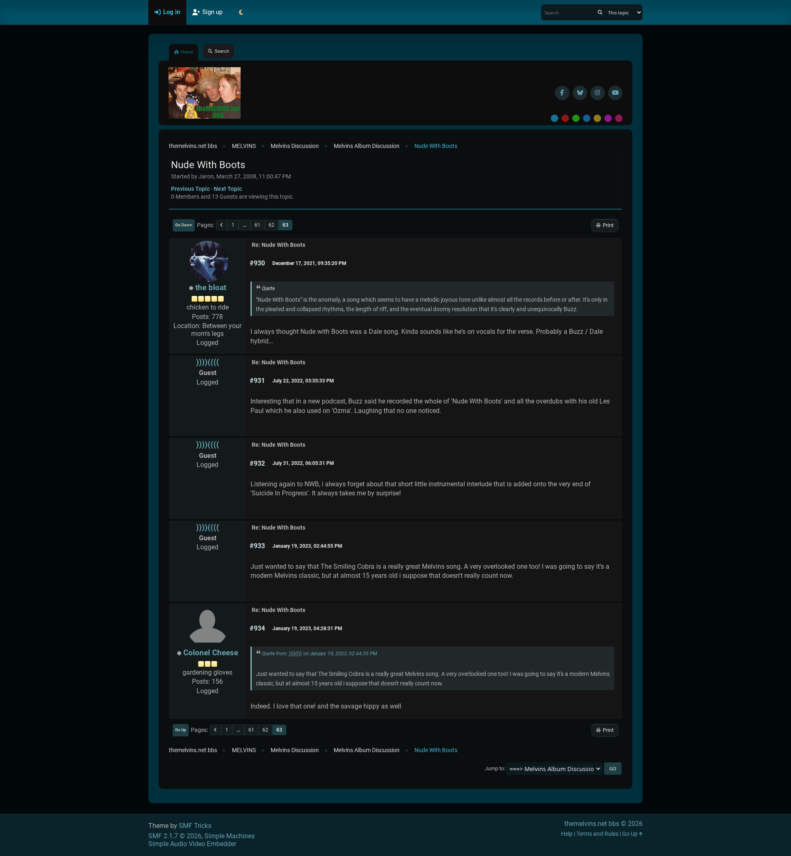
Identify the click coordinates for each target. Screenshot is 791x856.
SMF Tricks (195, 826)
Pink (619, 118)
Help (567, 833)
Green (576, 118)
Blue (586, 118)
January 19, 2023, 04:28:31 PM (307, 628)
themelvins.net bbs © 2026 (603, 824)
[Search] (600, 12)
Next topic (228, 188)
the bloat (210, 287)
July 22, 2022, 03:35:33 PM (303, 381)
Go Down (183, 224)
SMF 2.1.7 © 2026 (174, 836)
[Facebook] (562, 93)
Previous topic (190, 188)
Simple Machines (229, 836)
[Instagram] (597, 93)
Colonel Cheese (210, 652)
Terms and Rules (597, 833)
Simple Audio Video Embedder (192, 844)
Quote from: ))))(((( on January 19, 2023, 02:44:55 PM (319, 654)
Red (565, 118)
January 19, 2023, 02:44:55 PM (307, 546)
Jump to (494, 768)
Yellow (597, 118)
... (244, 225)
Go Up (180, 729)
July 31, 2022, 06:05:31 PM (303, 463)
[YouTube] (615, 93)
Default (554, 118)
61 (257, 225)
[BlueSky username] (580, 93)
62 (271, 225)
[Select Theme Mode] (241, 12)
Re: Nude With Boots (278, 245)
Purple (608, 118)
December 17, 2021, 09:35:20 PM (309, 263)
